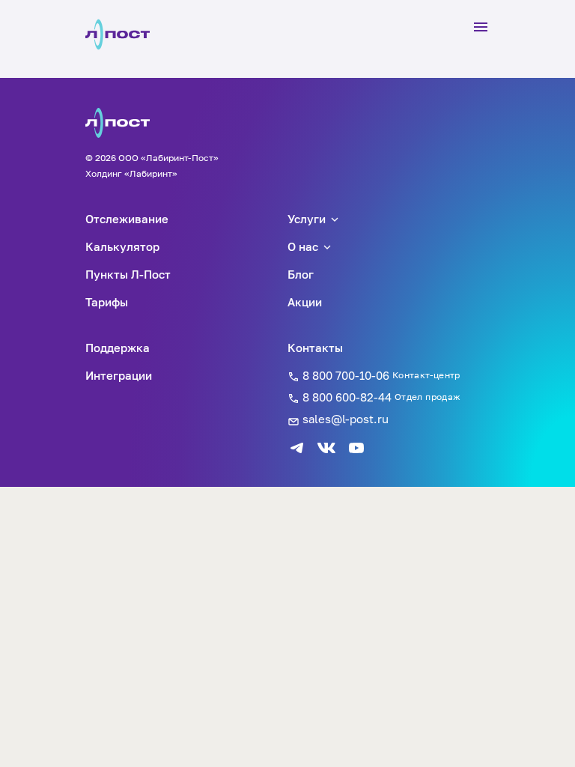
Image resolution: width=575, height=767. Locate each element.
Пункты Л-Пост (128, 274)
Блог (301, 274)
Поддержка (117, 347)
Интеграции (118, 375)
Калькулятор (122, 246)
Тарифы (106, 302)
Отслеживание (126, 218)
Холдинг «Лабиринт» (131, 173)
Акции (305, 302)
